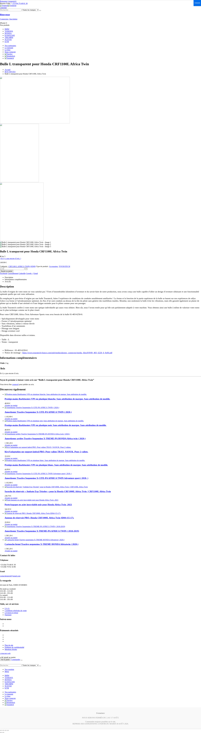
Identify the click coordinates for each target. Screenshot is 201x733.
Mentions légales (11, 649)
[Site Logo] (8, 6)
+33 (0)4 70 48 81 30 (20, 3)
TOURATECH (64, 266)
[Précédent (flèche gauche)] (1, 732)
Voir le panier (5, 660)
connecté (15, 384)
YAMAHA (9, 31)
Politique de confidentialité (14, 647)
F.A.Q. (7, 608)
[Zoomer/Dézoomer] (1, 730)
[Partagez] (6, 730)
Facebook (3, 273)
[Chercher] (40, 10)
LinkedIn (22, 273)
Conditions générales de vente (16, 611)
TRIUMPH (9, 37)
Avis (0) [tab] (8, 282)
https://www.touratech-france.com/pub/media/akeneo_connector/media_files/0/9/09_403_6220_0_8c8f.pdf (67, 353)
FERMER (197, 3)
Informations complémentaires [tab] (16, 279)
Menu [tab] (7, 672)
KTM (7, 42)
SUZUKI (8, 40)
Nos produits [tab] (9, 669)
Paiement (8, 615)
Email (36, 273)
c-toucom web (5, 653)
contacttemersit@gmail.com (10, 576)
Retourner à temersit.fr (8, 1)
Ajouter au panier (6, 271)
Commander (15, 660)
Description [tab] (9, 277)
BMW (7, 29)
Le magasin (9, 48)
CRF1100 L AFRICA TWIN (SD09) (22, 266)
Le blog (7, 50)
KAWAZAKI (10, 35)
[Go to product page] (103, 394)
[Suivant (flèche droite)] (3, 732)
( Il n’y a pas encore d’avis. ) (10, 258)
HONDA (8, 33)
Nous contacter (10, 52)
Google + (29, 273)
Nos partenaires (10, 46)
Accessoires (53, 266)
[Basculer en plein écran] (3, 730)
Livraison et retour (11, 613)
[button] (3, 8)
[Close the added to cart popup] (21, 660)
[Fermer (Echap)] (8, 730)
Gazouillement (13, 273)
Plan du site (9, 645)
